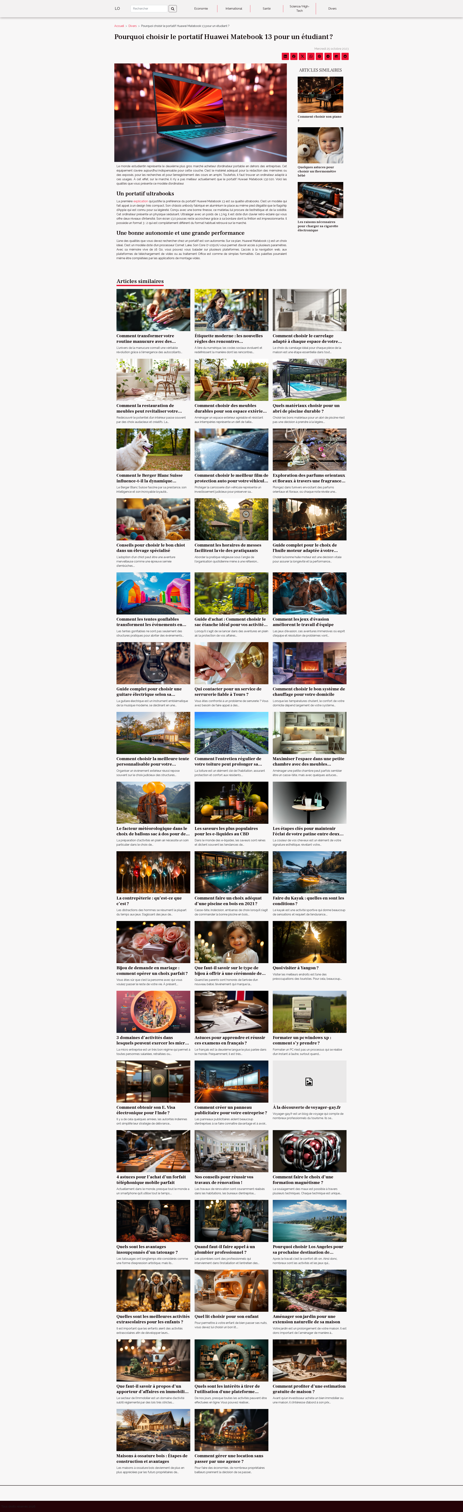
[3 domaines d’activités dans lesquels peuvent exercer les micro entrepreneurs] (153, 1011)
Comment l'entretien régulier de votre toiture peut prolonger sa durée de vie (228, 764)
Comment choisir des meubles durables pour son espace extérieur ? (231, 411)
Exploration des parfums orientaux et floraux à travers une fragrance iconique (309, 481)
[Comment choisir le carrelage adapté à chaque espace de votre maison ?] (310, 310)
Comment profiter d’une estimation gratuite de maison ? (309, 1389)
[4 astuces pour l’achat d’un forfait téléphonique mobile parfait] (153, 1151)
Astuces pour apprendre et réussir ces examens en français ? (230, 1040)
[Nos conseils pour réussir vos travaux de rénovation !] (231, 1151)
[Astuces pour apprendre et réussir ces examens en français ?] (231, 1011)
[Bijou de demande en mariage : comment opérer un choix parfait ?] (153, 942)
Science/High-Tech (299, 8)
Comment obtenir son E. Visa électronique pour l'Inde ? (145, 1110)
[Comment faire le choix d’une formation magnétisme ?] (310, 1151)
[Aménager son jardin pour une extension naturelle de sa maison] (310, 1290)
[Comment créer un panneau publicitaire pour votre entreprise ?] (231, 1081)
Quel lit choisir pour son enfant (227, 1316)
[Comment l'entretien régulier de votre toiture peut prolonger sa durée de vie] (231, 732)
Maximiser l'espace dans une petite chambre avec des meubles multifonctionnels (308, 764)
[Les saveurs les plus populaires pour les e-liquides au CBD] (231, 802)
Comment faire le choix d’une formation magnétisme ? (303, 1179)
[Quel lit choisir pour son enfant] (231, 1290)
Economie (201, 8)
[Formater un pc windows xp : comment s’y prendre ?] (310, 1011)
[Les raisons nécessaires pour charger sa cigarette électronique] (320, 200)
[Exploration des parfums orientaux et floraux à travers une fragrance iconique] (310, 449)
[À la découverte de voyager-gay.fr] (310, 1081)
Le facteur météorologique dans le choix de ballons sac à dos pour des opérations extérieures (152, 834)
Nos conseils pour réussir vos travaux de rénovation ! (224, 1179)
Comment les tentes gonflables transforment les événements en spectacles (149, 624)
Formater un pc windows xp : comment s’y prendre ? (302, 1040)
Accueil (119, 26)
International (234, 8)
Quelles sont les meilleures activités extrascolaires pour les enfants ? (153, 1319)
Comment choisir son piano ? (319, 118)
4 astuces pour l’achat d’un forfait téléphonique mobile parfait (151, 1179)
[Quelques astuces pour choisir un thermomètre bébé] (320, 145)
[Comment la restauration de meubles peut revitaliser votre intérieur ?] (153, 379)
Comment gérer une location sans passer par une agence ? (229, 1458)
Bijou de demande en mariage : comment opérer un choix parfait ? (152, 970)
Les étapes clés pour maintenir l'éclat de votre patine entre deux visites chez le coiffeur (306, 834)
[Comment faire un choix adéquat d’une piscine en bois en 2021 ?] (231, 872)
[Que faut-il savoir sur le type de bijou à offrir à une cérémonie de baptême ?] (231, 942)
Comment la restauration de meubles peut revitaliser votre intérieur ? (147, 411)
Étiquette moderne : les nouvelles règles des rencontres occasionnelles (229, 341)
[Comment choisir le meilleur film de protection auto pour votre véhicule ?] (231, 449)
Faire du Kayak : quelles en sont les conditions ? (308, 900)
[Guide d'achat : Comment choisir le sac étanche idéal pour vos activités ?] (231, 593)
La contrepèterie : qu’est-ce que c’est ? (149, 900)
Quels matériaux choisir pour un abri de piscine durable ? (306, 408)
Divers (332, 8)
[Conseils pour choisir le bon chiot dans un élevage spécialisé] (153, 519)
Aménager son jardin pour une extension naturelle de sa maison (306, 1319)
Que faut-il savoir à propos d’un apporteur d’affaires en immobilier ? (152, 1391)
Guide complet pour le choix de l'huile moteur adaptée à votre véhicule (305, 550)
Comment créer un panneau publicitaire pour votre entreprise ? (231, 1110)
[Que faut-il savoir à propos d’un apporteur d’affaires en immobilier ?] (153, 1360)
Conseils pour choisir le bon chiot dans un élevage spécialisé (150, 547)
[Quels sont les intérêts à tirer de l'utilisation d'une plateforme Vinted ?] (231, 1360)
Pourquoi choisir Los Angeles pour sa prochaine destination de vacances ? (308, 1252)
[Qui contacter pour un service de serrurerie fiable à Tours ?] (231, 663)
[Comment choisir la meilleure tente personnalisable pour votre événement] (153, 732)
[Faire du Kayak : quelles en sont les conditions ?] (310, 872)
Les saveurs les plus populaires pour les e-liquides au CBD (226, 831)
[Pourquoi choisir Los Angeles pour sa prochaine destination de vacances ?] (310, 1220)
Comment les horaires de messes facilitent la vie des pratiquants (228, 547)
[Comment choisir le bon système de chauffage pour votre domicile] (310, 663)
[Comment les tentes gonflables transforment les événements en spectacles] (153, 593)
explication (140, 201)
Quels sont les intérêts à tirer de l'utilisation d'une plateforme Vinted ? (227, 1391)
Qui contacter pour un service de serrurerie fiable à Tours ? (228, 691)
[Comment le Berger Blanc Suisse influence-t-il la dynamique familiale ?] (153, 449)
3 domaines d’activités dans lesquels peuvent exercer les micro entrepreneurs (152, 1043)
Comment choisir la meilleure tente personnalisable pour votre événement (152, 764)
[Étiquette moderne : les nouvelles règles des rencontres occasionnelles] (231, 310)
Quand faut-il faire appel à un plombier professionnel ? (225, 1249)
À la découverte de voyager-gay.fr (307, 1107)
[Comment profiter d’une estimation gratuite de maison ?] (310, 1360)
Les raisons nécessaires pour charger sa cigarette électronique (318, 226)
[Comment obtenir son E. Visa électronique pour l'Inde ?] (153, 1081)
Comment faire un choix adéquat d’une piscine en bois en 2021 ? (228, 900)
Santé (267, 8)
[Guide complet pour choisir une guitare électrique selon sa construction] (153, 663)
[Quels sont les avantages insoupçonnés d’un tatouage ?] (153, 1220)
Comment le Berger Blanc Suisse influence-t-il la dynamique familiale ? (149, 481)
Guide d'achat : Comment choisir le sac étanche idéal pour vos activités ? (230, 624)
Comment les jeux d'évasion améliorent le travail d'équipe (303, 621)
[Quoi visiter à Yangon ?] (310, 942)
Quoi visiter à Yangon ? (296, 968)
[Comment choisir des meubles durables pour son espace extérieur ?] (231, 379)
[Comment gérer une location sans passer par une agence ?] (231, 1430)
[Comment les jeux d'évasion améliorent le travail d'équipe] (310, 593)
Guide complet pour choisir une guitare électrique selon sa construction (149, 694)
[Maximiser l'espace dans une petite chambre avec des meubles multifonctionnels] (310, 732)
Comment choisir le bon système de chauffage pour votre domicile (309, 691)
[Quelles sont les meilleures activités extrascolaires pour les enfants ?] (153, 1290)
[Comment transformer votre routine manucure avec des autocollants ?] (153, 310)
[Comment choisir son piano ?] (320, 94)
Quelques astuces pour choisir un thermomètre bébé (317, 171)
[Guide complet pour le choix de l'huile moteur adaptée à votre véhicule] (310, 519)
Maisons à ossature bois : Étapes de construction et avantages (152, 1458)
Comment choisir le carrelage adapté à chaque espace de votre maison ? (305, 341)
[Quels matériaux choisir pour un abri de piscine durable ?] (310, 379)
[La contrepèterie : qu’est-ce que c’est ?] (153, 872)
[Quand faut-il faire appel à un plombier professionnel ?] (231, 1220)
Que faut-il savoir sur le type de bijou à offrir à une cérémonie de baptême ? (228, 973)
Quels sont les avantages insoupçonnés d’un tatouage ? (147, 1249)
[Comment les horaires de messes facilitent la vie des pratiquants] (231, 519)
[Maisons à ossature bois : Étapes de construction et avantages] (153, 1430)
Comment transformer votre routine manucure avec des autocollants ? (145, 341)
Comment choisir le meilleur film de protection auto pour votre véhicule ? (231, 481)
